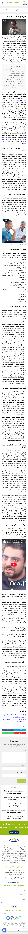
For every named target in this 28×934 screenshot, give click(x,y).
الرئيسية (25, 10)
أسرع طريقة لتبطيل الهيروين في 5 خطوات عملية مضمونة (14, 792)
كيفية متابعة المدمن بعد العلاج (15, 71)
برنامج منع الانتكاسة (18, 717)
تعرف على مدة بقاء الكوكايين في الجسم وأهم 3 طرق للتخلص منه (14, 811)
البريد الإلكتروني (21, 772)
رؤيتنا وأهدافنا (22, 923)
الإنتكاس (11, 117)
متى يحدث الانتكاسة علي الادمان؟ (14, 69)
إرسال (14, 906)
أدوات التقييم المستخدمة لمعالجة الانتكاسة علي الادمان (13, 87)
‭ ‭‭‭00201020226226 (14, 882)
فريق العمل (13, 923)
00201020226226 (14, 3)
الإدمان (20, 10)
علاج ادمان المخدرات (16, 100)
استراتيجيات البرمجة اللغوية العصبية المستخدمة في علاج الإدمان (13, 82)
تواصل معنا (14, 832)
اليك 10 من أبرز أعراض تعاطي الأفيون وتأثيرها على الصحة (14, 798)
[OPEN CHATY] (4, 930)
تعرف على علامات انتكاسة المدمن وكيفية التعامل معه (13, 720)
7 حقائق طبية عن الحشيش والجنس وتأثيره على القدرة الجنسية (14, 804)
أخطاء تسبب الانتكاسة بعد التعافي (14, 714)
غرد (19, 730)
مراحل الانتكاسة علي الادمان (16, 75)
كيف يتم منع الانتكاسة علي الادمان (14, 79)
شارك (7, 730)
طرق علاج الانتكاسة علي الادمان (15, 77)
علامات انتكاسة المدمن (17, 73)
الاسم (24, 765)
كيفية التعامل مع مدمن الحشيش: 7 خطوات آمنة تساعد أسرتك (14, 817)
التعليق (24, 750)
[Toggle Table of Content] (22, 66)
